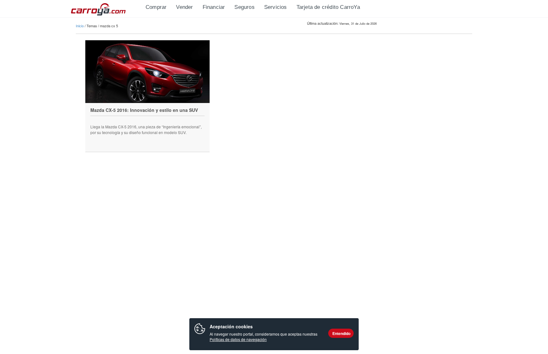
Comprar (156, 7)
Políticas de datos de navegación (238, 339)
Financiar (214, 7)
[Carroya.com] (106, 8)
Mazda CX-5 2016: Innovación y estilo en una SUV (144, 110)
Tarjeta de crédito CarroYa (328, 7)
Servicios (275, 7)
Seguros (244, 7)
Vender (184, 7)
